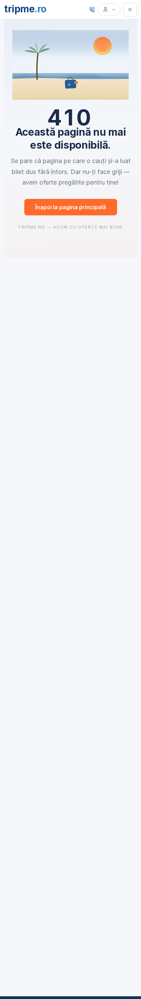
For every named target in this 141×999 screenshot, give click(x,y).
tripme (25, 9)
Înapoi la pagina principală (70, 207)
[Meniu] (130, 9)
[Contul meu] (109, 9)
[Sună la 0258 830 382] (92, 9)
